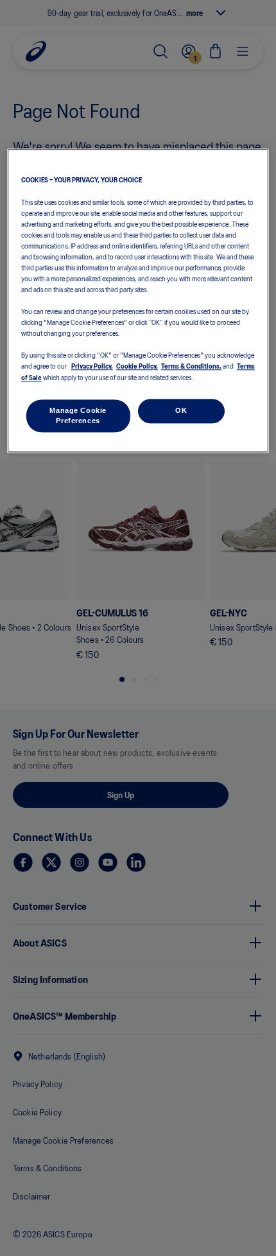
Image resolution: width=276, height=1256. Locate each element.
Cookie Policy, (137, 366)
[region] (138, 301)
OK (181, 410)
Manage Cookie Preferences (77, 415)
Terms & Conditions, (191, 366)
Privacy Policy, (92, 366)
